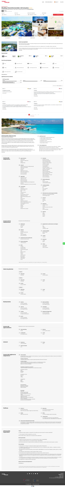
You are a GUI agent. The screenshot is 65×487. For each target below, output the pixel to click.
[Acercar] (62, 25)
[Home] (27, 473)
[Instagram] (31, 473)
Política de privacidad (36, 484)
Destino (44, 37)
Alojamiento (7, 37)
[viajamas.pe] (5, 474)
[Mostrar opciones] (51, 15)
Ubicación (57, 37)
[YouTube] (35, 473)
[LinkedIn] (37, 473)
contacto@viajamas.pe (59, 477)
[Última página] (38, 114)
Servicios (20, 37)
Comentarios (32, 37)
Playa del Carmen (5, 6)
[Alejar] (62, 26)
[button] (55, 22)
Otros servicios (4, 74)
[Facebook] (29, 473)
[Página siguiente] (37, 114)
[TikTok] (33, 473)
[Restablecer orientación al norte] (62, 27)
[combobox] (47, 14)
